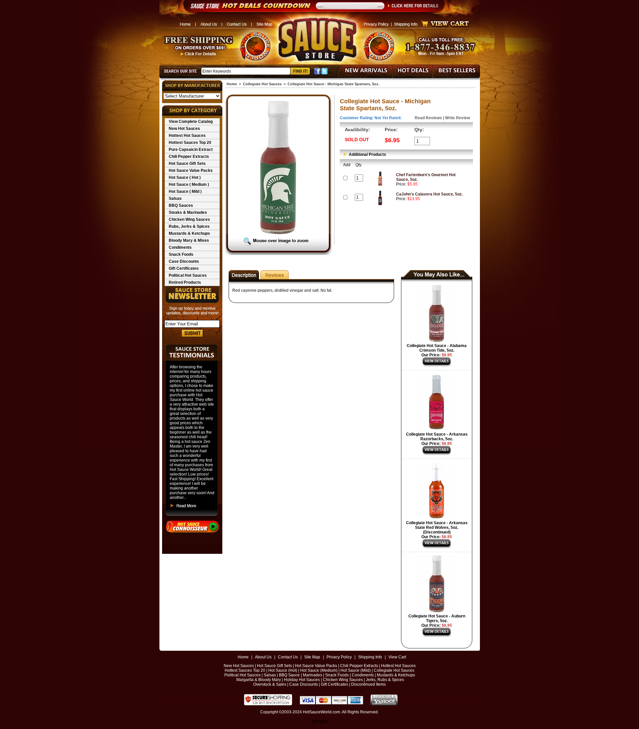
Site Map (312, 657)
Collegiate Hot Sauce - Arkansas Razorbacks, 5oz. (437, 436)
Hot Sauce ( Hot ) (185, 177)
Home (232, 84)
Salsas (175, 198)
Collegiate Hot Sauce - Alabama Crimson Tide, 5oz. (437, 348)
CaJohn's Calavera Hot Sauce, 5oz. (429, 194)
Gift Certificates (184, 268)
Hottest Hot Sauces (187, 135)
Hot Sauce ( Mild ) (185, 191)
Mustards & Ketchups (189, 233)
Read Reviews (428, 118)
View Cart (397, 657)
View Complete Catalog (191, 121)
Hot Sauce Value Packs (191, 170)
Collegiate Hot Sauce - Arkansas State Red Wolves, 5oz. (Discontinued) (437, 528)
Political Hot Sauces (188, 275)
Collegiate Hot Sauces (262, 84)
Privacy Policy (339, 657)
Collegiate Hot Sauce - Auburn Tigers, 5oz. (436, 618)
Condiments (180, 247)
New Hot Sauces (184, 128)
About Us (263, 657)
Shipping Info (370, 657)
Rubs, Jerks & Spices (189, 226)
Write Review (457, 118)
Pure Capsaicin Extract (191, 149)
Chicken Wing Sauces (189, 219)
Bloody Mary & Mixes (189, 240)
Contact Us (288, 657)
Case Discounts (184, 261)
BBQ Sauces (181, 205)
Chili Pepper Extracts (189, 156)
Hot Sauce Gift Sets (187, 163)
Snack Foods (181, 254)
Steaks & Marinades (188, 212)
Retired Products (185, 282)
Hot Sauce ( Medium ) (189, 184)
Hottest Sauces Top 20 (190, 142)
